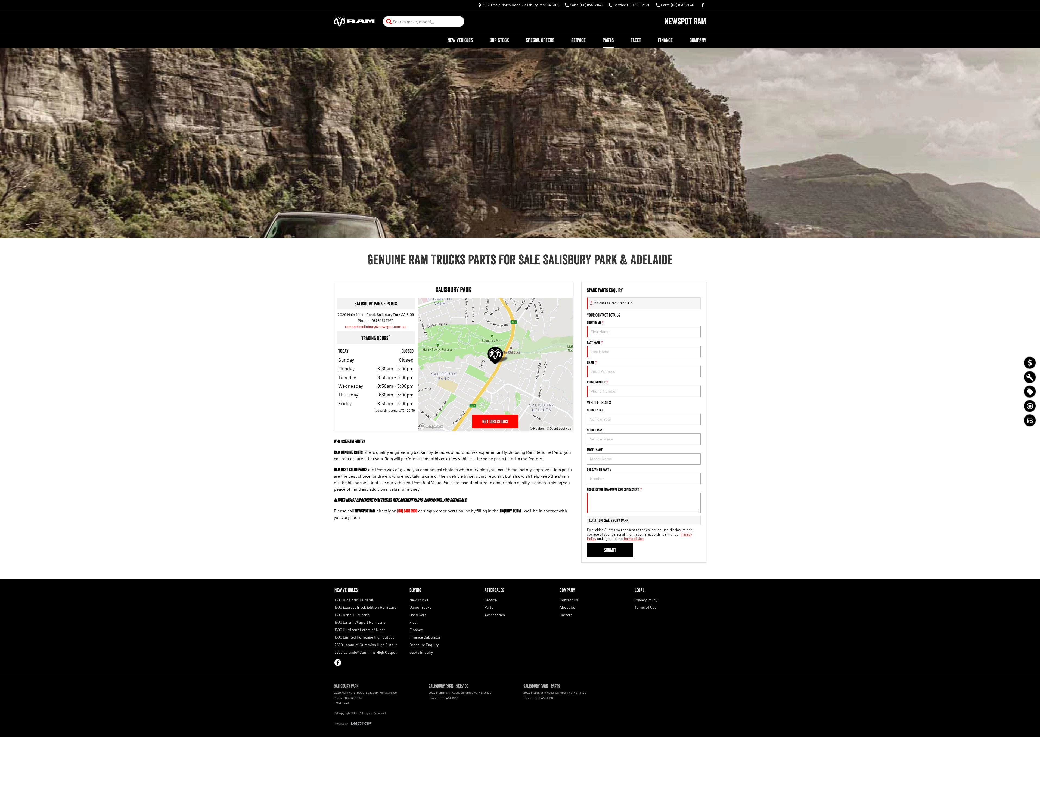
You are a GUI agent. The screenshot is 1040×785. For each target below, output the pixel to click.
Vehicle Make (595, 430)
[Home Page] (354, 21)
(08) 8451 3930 (382, 320)
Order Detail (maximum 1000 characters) (614, 489)
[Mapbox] (432, 426)
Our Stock (499, 40)
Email (592, 362)
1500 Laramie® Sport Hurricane (359, 622)
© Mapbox (537, 428)
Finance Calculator (424, 637)
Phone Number (597, 382)
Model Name (595, 450)
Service (578, 40)
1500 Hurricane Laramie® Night (359, 629)
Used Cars (417, 614)
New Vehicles (460, 40)
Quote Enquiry (421, 652)
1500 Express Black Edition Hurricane (365, 607)
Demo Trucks (420, 607)
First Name (595, 322)
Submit (610, 550)
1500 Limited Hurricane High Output (364, 637)
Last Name (595, 342)
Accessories (495, 614)
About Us (567, 607)
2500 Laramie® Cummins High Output (365, 644)
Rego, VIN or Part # (599, 469)
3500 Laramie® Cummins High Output (365, 652)
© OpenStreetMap (559, 428)
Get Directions (495, 421)
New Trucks (419, 600)
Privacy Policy (646, 600)
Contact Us (569, 600)
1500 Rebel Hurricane (351, 614)
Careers (566, 614)
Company (698, 40)
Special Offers (540, 40)
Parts (608, 40)
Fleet (636, 40)
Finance (665, 40)
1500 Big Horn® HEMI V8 (353, 600)
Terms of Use (633, 538)
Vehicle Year (595, 410)
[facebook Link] (703, 5)
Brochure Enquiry (424, 644)
